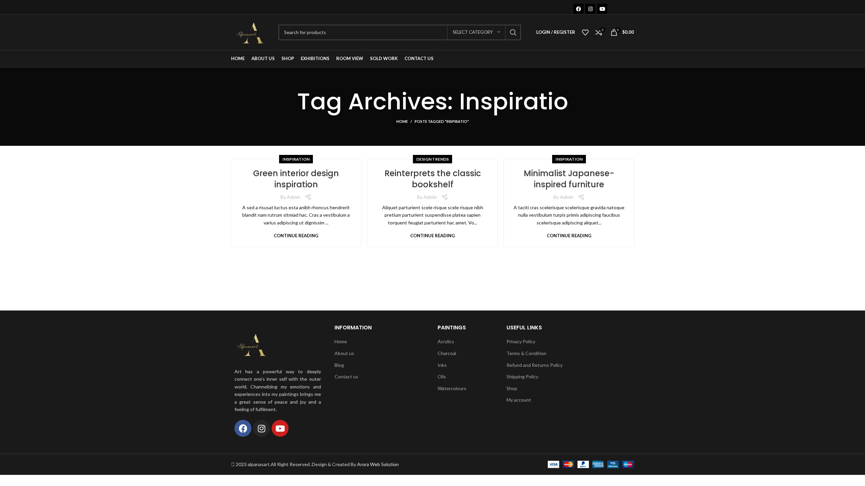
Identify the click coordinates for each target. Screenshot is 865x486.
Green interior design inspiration (296, 179)
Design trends (432, 159)
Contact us (346, 376)
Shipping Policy (522, 376)
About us (344, 353)
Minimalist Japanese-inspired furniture (569, 179)
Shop (511, 388)
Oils (442, 376)
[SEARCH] (513, 32)
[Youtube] (602, 9)
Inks (442, 365)
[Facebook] (578, 9)
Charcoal (447, 353)
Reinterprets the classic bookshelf (433, 179)
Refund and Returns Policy (534, 365)
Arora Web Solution (378, 464)
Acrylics (446, 341)
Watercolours (452, 388)
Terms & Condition (526, 353)
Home (402, 121)
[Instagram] (590, 9)
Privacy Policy (520, 341)
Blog (339, 365)
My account (518, 400)
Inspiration (296, 159)
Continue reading (296, 236)
